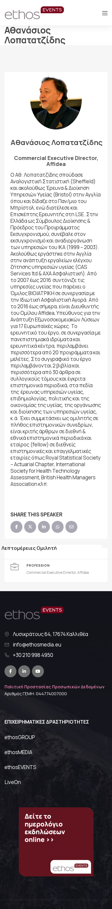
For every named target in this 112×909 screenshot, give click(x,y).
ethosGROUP (19, 737)
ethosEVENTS (20, 767)
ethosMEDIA (18, 752)
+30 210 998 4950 (33, 655)
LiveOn (12, 782)
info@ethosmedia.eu (37, 644)
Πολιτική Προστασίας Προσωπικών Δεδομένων (54, 687)
